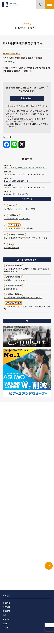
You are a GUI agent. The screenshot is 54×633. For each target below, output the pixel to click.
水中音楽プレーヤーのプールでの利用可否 (20, 209)
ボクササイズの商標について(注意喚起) (18, 228)
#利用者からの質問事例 (11, 53)
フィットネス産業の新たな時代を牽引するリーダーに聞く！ (26, 238)
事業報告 (6, 607)
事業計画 (6, 611)
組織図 (5, 623)
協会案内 (6, 602)
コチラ (42, 113)
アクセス (6, 627)
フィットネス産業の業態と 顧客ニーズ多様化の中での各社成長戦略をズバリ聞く (26, 270)
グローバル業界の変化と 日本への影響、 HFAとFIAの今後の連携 (27, 307)
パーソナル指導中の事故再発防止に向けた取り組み (23, 297)
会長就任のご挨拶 (10, 289)
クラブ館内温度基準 (11, 247)
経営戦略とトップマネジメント (15, 280)
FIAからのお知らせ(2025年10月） (17, 218)
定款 (4, 615)
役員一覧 (6, 619)
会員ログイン (27, 98)
